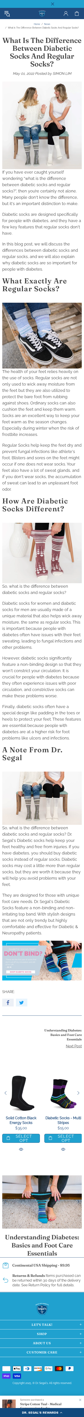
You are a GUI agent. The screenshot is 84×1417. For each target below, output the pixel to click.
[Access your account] (66, 13)
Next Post (74, 1046)
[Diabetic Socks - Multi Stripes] (63, 1077)
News (47, 24)
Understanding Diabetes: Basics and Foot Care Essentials (63, 1034)
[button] (42, 1412)
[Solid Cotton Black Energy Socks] (21, 1077)
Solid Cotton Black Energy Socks (21, 1120)
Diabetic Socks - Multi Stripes (63, 1120)
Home (37, 24)
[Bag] (77, 13)
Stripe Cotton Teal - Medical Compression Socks (40, 1406)
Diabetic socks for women (27, 603)
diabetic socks (33, 184)
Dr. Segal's (42, 13)
